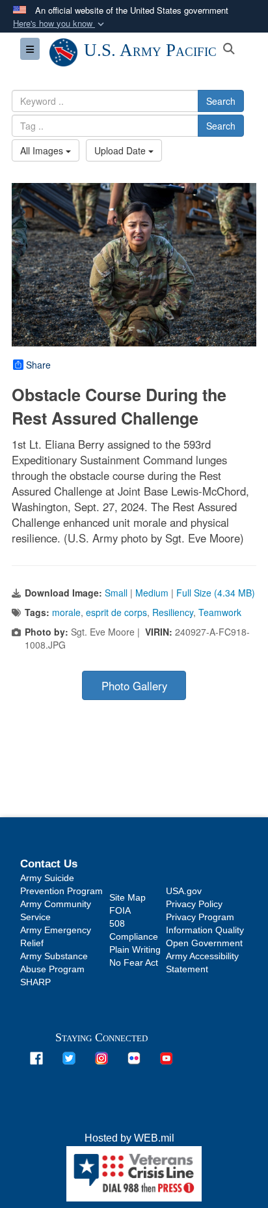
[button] (60, 24)
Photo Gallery (134, 686)
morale (66, 612)
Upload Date (121, 150)
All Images (43, 150)
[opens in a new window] (36, 1057)
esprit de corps (116, 612)
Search (220, 100)
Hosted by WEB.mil (129, 1138)
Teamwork (219, 612)
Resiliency (172, 612)
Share (38, 364)
